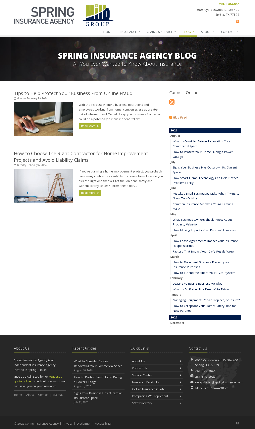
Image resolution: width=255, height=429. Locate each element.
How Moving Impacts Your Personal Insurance (204, 230)
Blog (188, 31)
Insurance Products (145, 382)
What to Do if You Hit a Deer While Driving (201, 289)
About (207, 31)
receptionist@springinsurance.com (218, 382)
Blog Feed (180, 117)
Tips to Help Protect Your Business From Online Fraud (73, 93)
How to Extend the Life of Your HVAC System (204, 273)
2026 (174, 130)
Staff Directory (142, 403)
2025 (174, 317)
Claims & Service (161, 31)
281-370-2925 (205, 376)
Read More (88, 126)
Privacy (68, 423)
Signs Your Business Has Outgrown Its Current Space (98, 397)
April (173, 235)
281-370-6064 (205, 371)
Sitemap (58, 395)
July (173, 162)
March (174, 257)
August (175, 136)
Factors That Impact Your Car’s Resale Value (203, 251)
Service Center (142, 375)
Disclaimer (84, 423)
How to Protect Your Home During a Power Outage (98, 381)
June (173, 188)
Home (107, 32)
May (173, 214)
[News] (237, 21)
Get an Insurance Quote (148, 389)
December (177, 323)
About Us (138, 361)
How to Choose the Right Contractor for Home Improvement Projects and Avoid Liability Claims (81, 156)
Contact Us (139, 368)
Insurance (130, 31)
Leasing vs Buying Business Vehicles (197, 283)
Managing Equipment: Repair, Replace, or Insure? (206, 300)
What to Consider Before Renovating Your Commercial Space (98, 365)
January (175, 294)
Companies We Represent (150, 396)
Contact (229, 31)
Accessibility (103, 423)
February (176, 278)
